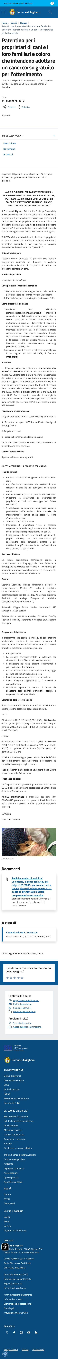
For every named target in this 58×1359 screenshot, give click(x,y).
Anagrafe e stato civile (14, 1139)
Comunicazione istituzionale (21, 932)
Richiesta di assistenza (15, 1288)
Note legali (9, 1308)
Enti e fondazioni (12, 1089)
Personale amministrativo (16, 1098)
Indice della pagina (11, 135)
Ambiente (8, 1163)
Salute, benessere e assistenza (18, 1121)
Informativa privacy (13, 1299)
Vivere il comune (13, 1211)
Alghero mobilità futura (15, 1230)
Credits (25, 1349)
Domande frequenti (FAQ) (16, 1274)
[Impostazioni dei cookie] (5, 1354)
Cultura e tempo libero (14, 1159)
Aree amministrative (14, 1080)
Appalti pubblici (11, 1177)
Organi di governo (12, 1075)
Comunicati (9, 1203)
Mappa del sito (11, 1349)
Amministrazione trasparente (18, 1294)
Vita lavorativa (11, 1125)
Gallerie (7, 1226)
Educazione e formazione (16, 1116)
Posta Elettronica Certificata (17, 1263)
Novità (14, 23)
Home (4, 23)
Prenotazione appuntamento (17, 1279)
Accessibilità (38, 1349)
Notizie (23, 23)
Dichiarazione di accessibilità (17, 1303)
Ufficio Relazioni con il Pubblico (19, 1258)
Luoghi (7, 1217)
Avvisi (7, 1198)
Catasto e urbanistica (14, 1134)
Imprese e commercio (14, 1168)
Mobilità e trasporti (13, 1130)
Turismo (8, 1143)
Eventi (7, 1221)
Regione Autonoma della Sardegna (18, 3)
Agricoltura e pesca (13, 1182)
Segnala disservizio (13, 1283)
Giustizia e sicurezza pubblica (18, 1148)
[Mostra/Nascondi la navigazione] (3, 12)
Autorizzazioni (11, 1173)
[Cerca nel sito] (50, 12)
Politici (7, 1094)
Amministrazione (13, 1070)
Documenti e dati (12, 1103)
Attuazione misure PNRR (16, 1312)
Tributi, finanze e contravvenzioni (20, 1154)
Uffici (6, 1084)
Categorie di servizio (15, 1110)
